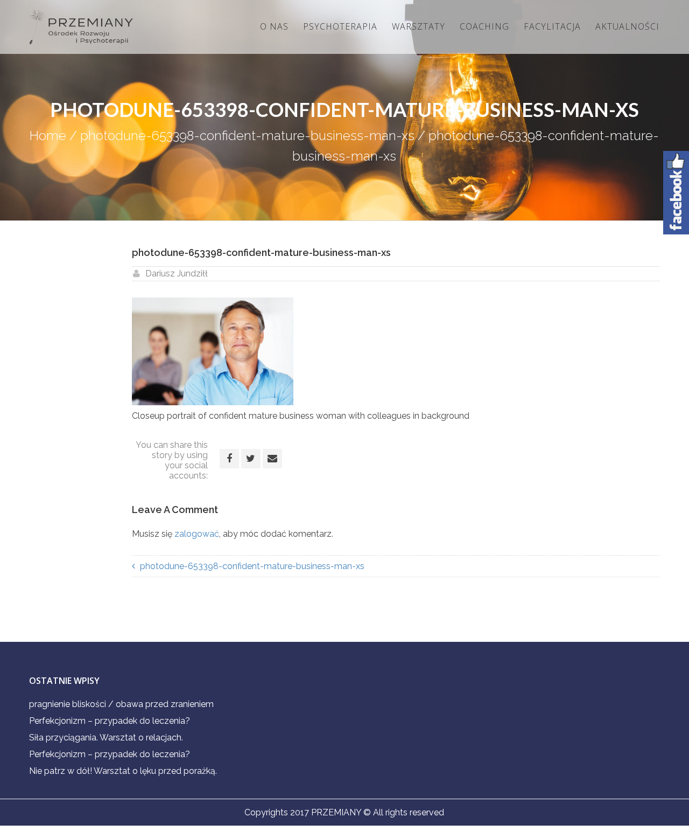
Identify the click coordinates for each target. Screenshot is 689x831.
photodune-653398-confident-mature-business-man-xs (247, 135)
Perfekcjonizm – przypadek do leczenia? (109, 721)
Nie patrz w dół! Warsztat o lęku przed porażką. (123, 771)
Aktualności (627, 26)
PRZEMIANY (336, 812)
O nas (274, 26)
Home (48, 135)
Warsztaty (418, 26)
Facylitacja (552, 26)
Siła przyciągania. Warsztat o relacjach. (106, 737)
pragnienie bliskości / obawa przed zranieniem (121, 704)
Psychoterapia (340, 26)
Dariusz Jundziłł (176, 273)
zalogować (196, 534)
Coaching (484, 26)
